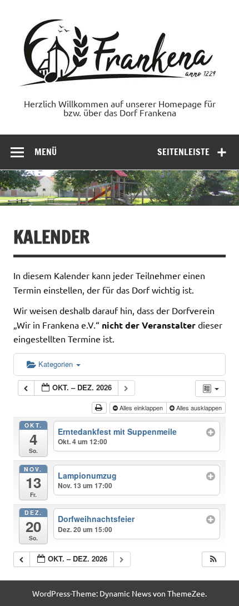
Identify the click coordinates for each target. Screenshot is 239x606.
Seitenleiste (183, 152)
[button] (213, 559)
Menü (45, 152)
